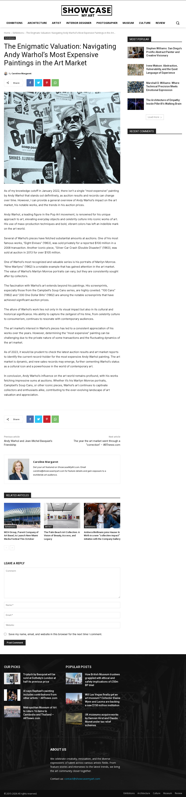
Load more (153, 117)
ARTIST (48, 526)
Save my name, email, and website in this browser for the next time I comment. (55, 634)
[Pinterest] (46, 82)
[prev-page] (6, 547)
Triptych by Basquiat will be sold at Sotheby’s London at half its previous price (39, 678)
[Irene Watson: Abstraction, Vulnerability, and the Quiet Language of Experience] (136, 69)
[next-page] (12, 547)
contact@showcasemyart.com (82, 778)
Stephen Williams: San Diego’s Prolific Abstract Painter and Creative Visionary (164, 52)
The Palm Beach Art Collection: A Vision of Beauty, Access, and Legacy (62, 535)
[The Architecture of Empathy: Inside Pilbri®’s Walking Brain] (136, 104)
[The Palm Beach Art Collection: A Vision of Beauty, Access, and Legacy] (62, 515)
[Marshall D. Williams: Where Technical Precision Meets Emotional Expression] (136, 87)
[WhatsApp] (55, 82)
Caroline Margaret (21, 73)
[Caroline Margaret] (6, 73)
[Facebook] (30, 82)
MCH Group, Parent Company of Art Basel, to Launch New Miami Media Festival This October (21, 535)
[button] (177, 23)
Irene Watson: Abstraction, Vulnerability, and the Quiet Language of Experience (161, 69)
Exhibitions (18, 32)
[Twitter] (38, 82)
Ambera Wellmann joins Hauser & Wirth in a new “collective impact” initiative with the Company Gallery (102, 535)
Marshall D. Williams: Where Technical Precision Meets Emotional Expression (162, 87)
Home (7, 32)
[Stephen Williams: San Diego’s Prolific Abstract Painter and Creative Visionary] (136, 52)
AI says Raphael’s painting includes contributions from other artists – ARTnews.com (40, 694)
